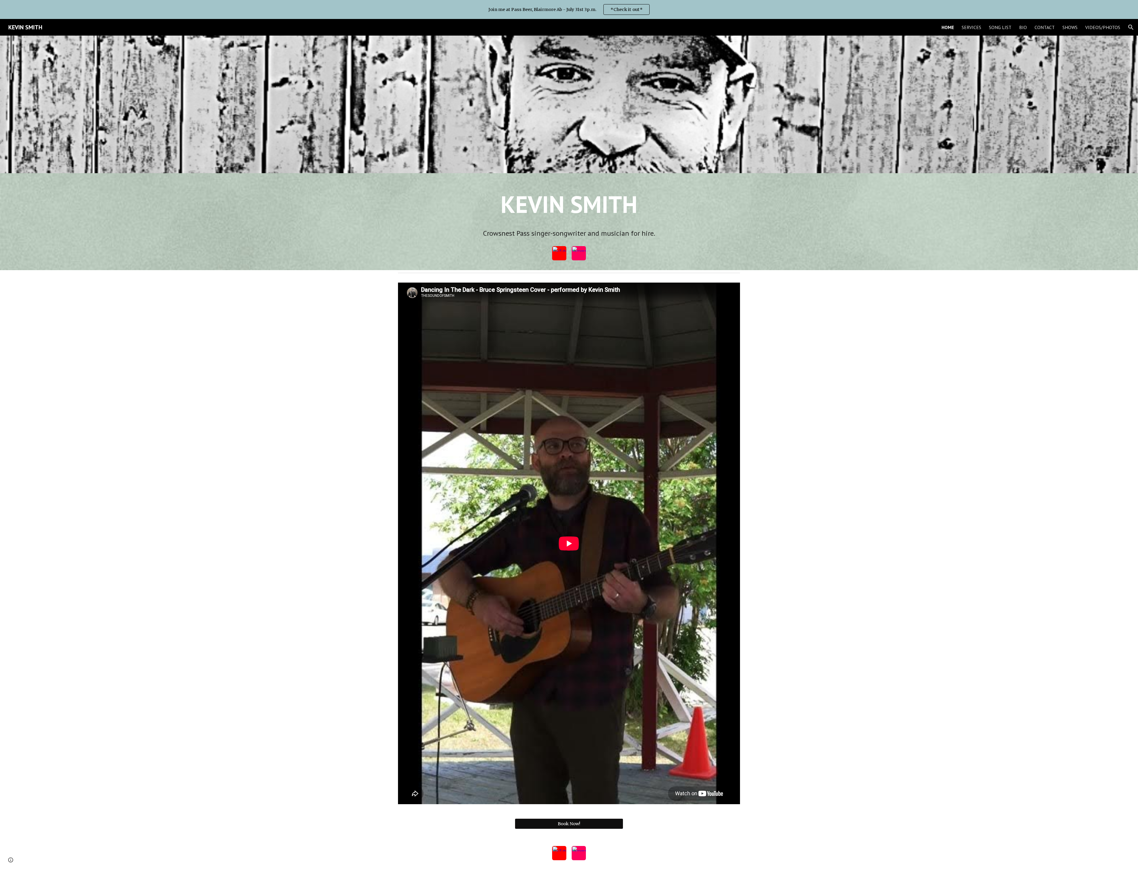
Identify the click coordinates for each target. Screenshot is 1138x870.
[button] (1131, 27)
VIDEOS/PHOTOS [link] (1102, 27)
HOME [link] (948, 27)
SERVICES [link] (971, 27)
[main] (569, 211)
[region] (569, 9)
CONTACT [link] (1045, 27)
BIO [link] (1023, 27)
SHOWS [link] (1070, 27)
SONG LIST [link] (1000, 27)
